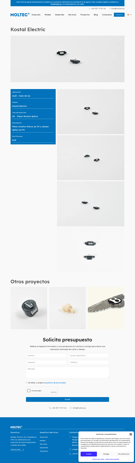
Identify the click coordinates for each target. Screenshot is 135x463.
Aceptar (88, 454)
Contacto (119, 15)
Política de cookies (98, 459)
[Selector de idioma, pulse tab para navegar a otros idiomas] (129, 15)
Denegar (106, 454)
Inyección (36, 15)
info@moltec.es (56, 4)
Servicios (72, 15)
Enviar (67, 399)
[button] (131, 434)
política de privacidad (55, 383)
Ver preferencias (123, 454)
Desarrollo (59, 15)
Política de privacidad (112, 459)
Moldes (48, 15)
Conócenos (107, 15)
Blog (96, 15)
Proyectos (85, 15)
